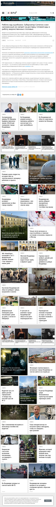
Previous (2, 143)
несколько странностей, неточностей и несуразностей (38, 52)
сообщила (27, 66)
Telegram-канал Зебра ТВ (9, 86)
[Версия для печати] (53, 40)
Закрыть (48, 500)
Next (54, 143)
